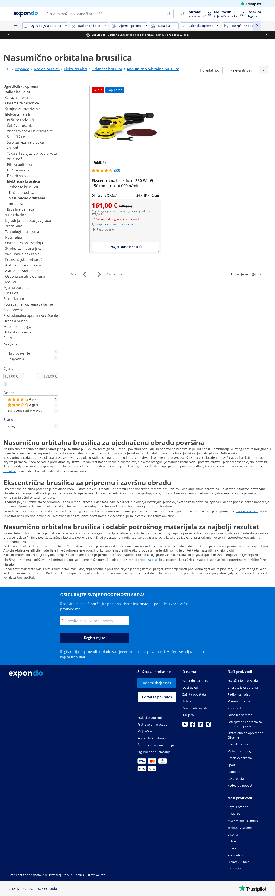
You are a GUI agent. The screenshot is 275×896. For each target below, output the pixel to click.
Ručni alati (13, 237)
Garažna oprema (18, 97)
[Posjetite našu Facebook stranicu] (192, 725)
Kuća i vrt (10, 293)
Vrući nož (14, 159)
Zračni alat (13, 226)
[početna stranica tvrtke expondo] (8, 69)
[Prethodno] (84, 274)
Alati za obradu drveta (23, 265)
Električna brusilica (23, 181)
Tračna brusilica (21, 192)
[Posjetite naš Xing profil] (208, 725)
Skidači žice (16, 136)
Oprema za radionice (22, 103)
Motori (10, 282)
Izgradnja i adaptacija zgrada (28, 220)
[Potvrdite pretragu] (168, 13)
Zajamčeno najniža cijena (114, 224)
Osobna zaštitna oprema (25, 276)
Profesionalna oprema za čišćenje (30, 315)
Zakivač (13, 147)
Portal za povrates (157, 697)
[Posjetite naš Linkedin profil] (200, 725)
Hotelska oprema (17, 332)
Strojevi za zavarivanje (23, 108)
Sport (7, 337)
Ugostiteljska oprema (20, 86)
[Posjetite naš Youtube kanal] (185, 725)
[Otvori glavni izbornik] (15, 25)
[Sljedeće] (99, 274)
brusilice (9, 471)
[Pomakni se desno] (266, 35)
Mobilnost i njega (17, 326)
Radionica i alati (17, 92)
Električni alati (17, 114)
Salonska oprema (17, 298)
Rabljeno (10, 343)
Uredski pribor (15, 321)
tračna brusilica (247, 511)
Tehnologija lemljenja (22, 231)
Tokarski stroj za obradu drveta (32, 153)
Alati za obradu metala (23, 270)
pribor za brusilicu (151, 560)
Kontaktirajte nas (157, 682)
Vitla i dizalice (16, 215)
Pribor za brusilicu (23, 187)
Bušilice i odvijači (20, 120)
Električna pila (18, 175)
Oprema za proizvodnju (24, 242)
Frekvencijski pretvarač (23, 259)
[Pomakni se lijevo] (8, 35)
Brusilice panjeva (20, 209)
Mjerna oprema (16, 287)
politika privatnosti (149, 651)
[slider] (5, 383)
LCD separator (18, 170)
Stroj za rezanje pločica (25, 142)
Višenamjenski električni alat (30, 131)
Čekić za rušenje (20, 125)
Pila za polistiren (20, 164)
